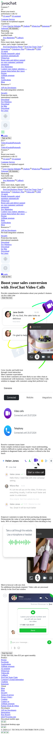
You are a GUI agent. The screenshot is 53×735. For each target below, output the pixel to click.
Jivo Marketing (9, 38)
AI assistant (16, 16)
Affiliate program (7, 75)
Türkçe (4, 143)
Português (17, 143)
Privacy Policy (6, 697)
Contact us (5, 701)
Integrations (5, 712)
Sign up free (6, 138)
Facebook (5, 662)
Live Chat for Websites (12, 26)
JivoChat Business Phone (13, 47)
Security (4, 693)
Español (10, 143)
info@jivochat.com (8, 717)
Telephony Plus (18, 49)
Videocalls (30, 49)
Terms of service (7, 695)
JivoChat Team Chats (33, 47)
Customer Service (8, 19)
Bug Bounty (6, 715)
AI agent (6, 16)
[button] (26, 7)
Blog (3, 82)
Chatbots (26, 26)
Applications (6, 80)
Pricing (4, 73)
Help (3, 78)
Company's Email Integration (12, 679)
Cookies (4, 699)
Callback (20, 38)
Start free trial (7, 298)
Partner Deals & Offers (10, 706)
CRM (38, 49)
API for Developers (8, 710)
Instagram (46, 26)
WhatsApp (36, 26)
